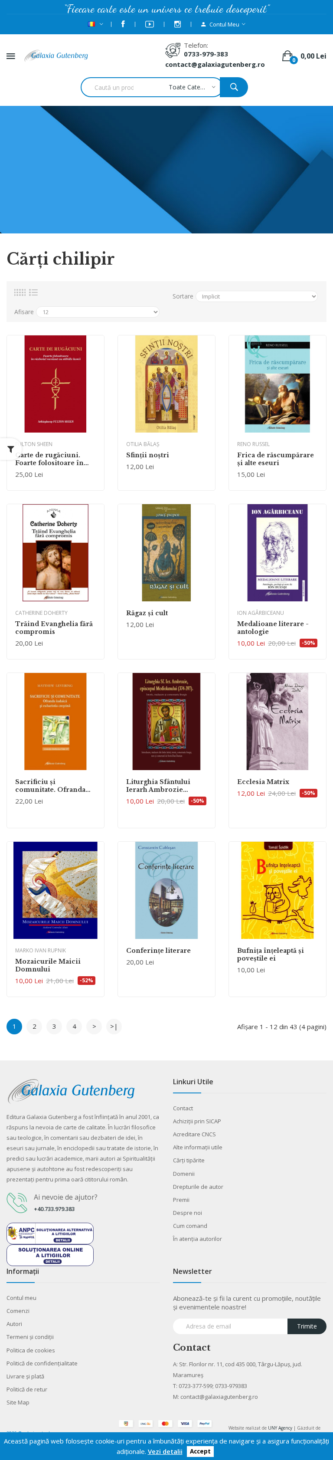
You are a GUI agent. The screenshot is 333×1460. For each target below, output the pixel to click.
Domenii (184, 1174)
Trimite (307, 1326)
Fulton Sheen (33, 444)
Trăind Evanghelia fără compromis (54, 628)
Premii (181, 1200)
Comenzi (18, 1311)
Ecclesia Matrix (263, 782)
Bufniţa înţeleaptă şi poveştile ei (270, 954)
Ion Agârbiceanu (260, 613)
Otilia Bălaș (143, 444)
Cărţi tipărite (189, 1160)
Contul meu (21, 1298)
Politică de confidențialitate (42, 1363)
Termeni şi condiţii (30, 1337)
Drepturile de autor (198, 1187)
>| (114, 1026)
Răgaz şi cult (147, 613)
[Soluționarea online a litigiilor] (50, 1254)
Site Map (18, 1402)
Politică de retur (27, 1389)
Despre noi (187, 1213)
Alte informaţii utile (197, 1147)
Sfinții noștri (147, 455)
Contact (183, 1108)
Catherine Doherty (41, 613)
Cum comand (190, 1226)
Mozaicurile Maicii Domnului (48, 965)
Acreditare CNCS (194, 1134)
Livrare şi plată (25, 1376)
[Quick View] (55, 383)
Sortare (183, 296)
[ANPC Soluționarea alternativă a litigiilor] (50, 1232)
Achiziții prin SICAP (197, 1121)
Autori (14, 1324)
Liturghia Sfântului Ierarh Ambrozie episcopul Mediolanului (166, 786)
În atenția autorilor (197, 1239)
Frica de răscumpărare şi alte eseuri (275, 459)
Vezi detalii (165, 1451)
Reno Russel (253, 444)
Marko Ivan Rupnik (40, 950)
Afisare (24, 312)
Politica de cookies (31, 1350)
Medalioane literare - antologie (273, 628)
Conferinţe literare (158, 951)
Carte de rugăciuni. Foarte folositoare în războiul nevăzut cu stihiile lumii (49, 459)
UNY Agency (280, 1428)
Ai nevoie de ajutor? (66, 1197)
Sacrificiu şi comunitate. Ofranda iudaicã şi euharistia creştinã (50, 786)
